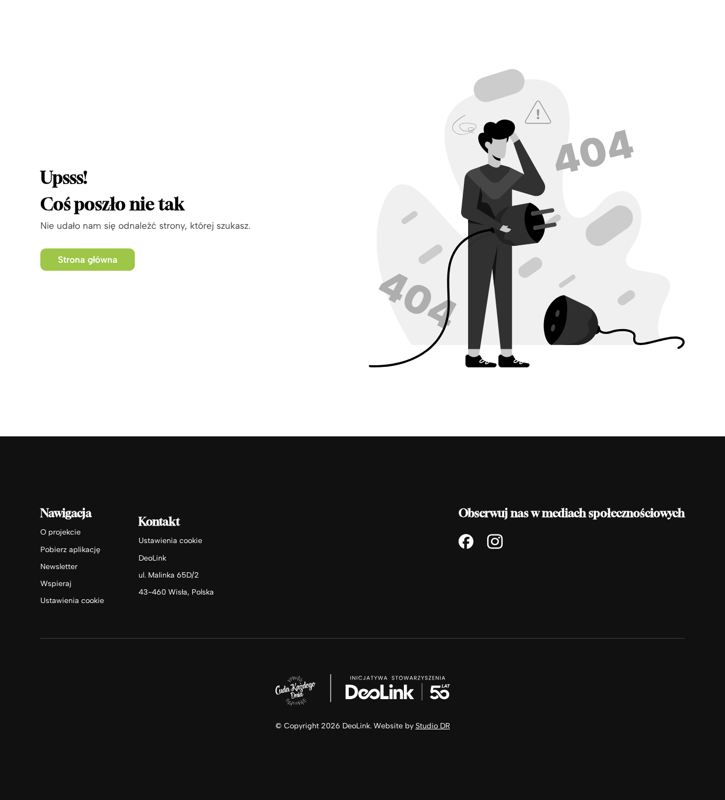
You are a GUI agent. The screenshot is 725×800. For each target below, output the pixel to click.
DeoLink (152, 558)
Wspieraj (56, 583)
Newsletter (58, 566)
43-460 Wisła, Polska (176, 592)
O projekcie (60, 532)
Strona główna (87, 259)
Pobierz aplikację (70, 549)
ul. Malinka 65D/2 (169, 575)
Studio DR (433, 725)
